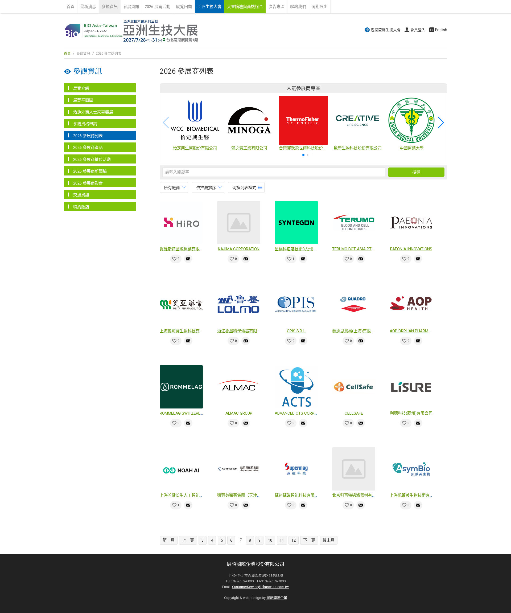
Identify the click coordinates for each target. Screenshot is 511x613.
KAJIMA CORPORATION (238, 249)
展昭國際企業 (276, 598)
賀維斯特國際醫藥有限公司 (184, 249)
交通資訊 (81, 195)
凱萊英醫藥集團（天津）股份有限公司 (251, 495)
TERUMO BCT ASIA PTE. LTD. (357, 249)
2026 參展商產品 (88, 147)
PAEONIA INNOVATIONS (411, 249)
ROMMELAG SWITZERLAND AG (187, 413)
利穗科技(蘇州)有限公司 (411, 413)
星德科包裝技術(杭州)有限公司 (302, 249)
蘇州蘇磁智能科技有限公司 (299, 495)
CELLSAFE (354, 413)
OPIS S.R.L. (296, 331)
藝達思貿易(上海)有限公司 (355, 331)
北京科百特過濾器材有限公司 (358, 495)
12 (293, 540)
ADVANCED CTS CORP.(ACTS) (301, 413)
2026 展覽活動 (157, 6)
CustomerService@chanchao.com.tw (260, 587)
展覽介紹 (81, 88)
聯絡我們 (298, 6)
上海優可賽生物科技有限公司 (186, 331)
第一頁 (169, 540)
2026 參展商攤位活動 (92, 159)
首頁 (71, 6)
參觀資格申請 (85, 123)
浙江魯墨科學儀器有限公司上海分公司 (251, 331)
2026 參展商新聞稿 (90, 171)
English (441, 30)
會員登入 (417, 30)
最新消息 (88, 6)
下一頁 (309, 540)
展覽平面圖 (83, 100)
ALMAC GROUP (238, 413)
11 (282, 540)
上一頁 (188, 540)
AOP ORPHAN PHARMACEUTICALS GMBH (426, 331)
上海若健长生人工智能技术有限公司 (192, 495)
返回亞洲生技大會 (386, 30)
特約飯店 (81, 207)
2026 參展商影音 (88, 183)
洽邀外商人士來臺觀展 (93, 112)
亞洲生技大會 (209, 6)
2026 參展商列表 (88, 135)
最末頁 (329, 540)
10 (270, 540)
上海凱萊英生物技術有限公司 (416, 495)
